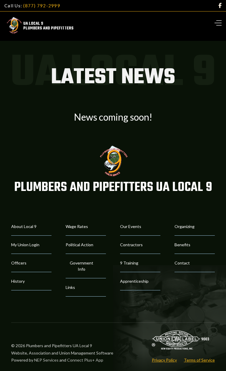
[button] (215, 22)
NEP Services (46, 359)
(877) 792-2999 (41, 5)
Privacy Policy (164, 359)
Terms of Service (199, 359)
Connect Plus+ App (85, 359)
